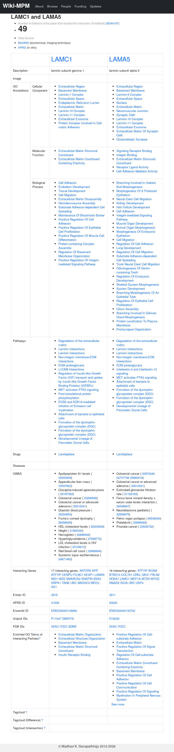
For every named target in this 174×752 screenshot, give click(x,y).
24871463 (64, 559)
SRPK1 (56, 583)
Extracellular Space (71, 98)
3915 (54, 595)
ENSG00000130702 (122, 610)
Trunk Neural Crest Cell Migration (138, 264)
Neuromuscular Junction (132, 111)
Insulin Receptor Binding (74, 654)
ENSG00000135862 (64, 610)
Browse (52, 6)
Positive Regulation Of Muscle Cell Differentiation (81, 237)
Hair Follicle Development (133, 207)
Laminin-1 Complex (71, 94)
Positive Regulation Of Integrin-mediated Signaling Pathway (78, 262)
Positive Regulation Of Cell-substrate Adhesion (134, 636)
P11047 (56, 618)
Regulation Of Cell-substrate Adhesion (134, 656)
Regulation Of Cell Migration (134, 252)
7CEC (64, 626)
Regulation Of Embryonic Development (132, 278)
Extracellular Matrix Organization (79, 634)
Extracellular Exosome (73, 119)
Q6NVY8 (68, 618)
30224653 (64, 514)
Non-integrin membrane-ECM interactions (77, 359)
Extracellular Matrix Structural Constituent (77, 153)
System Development (130, 288)
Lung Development (128, 248)
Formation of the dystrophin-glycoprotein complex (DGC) (76, 424)
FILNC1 (78, 574)
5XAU (55, 626)
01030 (55, 602)
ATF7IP (56, 574)
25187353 (66, 494)
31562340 (76, 530)
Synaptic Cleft (125, 115)
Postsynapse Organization (133, 329)
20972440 (148, 473)
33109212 (78, 547)
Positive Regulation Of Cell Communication (134, 685)
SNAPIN (86, 578)
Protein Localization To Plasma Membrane (136, 323)
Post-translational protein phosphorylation (74, 395)
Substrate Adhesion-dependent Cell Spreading (81, 209)
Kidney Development (130, 203)
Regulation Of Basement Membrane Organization (74, 254)
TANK (66, 583)
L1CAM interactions (71, 369)
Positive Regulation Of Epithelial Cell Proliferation (79, 229)
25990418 (136, 477)
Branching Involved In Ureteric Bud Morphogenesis (136, 184)
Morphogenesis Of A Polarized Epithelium (136, 193)
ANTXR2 (85, 570)
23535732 (146, 526)
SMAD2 (114, 583)
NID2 (62, 578)
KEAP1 (89, 574)
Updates (95, 6)
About (39, 6)
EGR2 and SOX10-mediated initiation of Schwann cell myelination (76, 406)
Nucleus (121, 102)
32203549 (64, 477)
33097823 (64, 486)
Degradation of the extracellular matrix (78, 343)
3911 (112, 595)
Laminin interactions (71, 349)
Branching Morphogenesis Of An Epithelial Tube (137, 294)
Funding (80, 6)
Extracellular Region (71, 86)
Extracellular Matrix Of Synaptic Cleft (137, 133)
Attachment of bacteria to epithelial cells (81, 416)
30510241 (79, 506)
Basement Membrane (72, 90)
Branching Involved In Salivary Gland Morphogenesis (136, 315)
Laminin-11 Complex (71, 115)
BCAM (152, 570)
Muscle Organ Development (134, 223)
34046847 (122, 506)
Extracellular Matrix (71, 106)
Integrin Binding (126, 155)
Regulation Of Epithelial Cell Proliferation (134, 303)
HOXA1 (114, 578)
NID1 (54, 578)
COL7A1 (126, 574)
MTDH (146, 578)
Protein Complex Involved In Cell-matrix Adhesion (80, 125)
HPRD (22, 47)
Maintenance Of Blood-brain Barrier (81, 215)
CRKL (137, 574)
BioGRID (23, 43)
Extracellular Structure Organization (81, 638)
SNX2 (97, 578)
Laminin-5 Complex (129, 94)
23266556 (90, 498)
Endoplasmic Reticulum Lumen (78, 102)
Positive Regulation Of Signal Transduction (135, 648)
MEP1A (135, 578)
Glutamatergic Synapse (131, 139)
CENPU (67, 574)
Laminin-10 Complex (71, 111)
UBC (73, 583)
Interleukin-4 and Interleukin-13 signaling (136, 371)
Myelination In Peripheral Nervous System (138, 697)
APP (95, 570)
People (66, 6)
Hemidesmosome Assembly (76, 203)
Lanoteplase (66, 454)
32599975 (122, 514)
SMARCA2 (73, 578)
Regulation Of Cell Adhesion (134, 244)
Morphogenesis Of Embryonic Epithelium (135, 233)
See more (117, 704)
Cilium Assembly (127, 309)
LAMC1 (61, 58)
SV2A (124, 583)
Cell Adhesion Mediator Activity (137, 171)
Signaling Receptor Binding (134, 151)
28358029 (64, 522)
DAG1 (146, 574)
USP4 (139, 583)
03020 (113, 602)
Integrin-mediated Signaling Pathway (134, 217)
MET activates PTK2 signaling (78, 389)
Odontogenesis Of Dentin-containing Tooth (133, 270)
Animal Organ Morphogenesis (135, 227)
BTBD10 (114, 574)
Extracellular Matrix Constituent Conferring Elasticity (79, 161)
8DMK (72, 626)
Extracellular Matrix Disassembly (80, 199)
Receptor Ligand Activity (132, 167)
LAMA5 (119, 58)
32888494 (83, 534)
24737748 (122, 477)
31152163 (130, 494)
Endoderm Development (74, 187)
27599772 (94, 538)
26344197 (112, 23)
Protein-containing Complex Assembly (76, 246)
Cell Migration (67, 195)
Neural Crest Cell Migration (134, 199)
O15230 (114, 618)
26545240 (153, 518)
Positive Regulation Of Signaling (137, 691)
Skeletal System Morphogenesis (137, 284)
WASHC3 (83, 583)
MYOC (155, 578)
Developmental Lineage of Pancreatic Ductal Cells (75, 440)
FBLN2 (155, 574)
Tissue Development (71, 191)
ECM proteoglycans (71, 365)
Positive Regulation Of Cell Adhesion (76, 221)
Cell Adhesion (67, 182)
